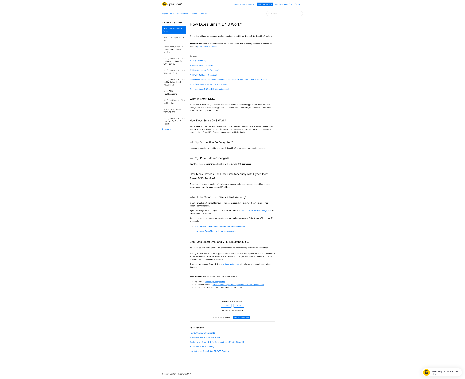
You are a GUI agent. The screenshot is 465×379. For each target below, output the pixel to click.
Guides (194, 14)
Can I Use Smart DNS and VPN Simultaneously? (210, 89)
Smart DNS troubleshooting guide (256, 210)
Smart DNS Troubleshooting (170, 92)
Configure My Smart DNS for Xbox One (174, 101)
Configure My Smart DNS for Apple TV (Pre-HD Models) (174, 121)
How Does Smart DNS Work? (172, 29)
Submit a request (265, 4)
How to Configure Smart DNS (173, 39)
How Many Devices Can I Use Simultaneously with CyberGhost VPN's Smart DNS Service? (228, 79)
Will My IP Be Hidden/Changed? (203, 75)
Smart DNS (204, 14)
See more (166, 129)
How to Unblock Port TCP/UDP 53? (172, 110)
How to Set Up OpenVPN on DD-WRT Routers (209, 351)
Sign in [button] (297, 4)
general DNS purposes (207, 46)
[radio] (226, 306)
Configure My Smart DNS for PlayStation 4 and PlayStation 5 (174, 82)
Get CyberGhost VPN (283, 4)
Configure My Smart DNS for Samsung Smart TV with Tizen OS (174, 61)
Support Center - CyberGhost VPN (175, 14)
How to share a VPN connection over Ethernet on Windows (220, 226)
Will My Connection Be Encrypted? (204, 70)
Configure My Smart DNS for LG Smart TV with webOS (174, 49)
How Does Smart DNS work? (202, 65)
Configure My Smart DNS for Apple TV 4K (174, 71)
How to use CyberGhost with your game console (215, 231)
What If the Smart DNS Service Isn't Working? (209, 84)
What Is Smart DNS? (198, 61)
